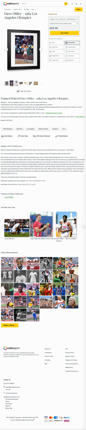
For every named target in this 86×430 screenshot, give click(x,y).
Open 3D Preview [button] (25, 91)
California (19, 129)
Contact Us (6, 380)
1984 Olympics (7, 129)
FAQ (66, 349)
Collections (8, 9)
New (32, 9)
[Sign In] (81, 4)
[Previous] (6, 49)
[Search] (66, 3)
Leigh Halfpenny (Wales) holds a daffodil (43, 238)
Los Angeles (30, 129)
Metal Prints (69, 367)
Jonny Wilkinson (9, 238)
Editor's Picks (18, 9)
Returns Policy (69, 356)
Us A (63, 129)
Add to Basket (64, 33)
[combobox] (42, 3)
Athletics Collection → (10, 325)
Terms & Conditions (71, 364)
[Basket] (76, 4)
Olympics (55, 129)
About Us (47, 349)
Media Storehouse (28, 420)
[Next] (41, 49)
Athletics (11, 197)
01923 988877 (10, 383)
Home (6, 197)
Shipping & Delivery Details (54, 113)
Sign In (78, 9)
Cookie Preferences (71, 371)
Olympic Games (43, 129)
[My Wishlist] (72, 4)
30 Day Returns (80, 117)
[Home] (11, 4)
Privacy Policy (69, 352)
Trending (26, 9)
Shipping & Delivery (71, 360)
